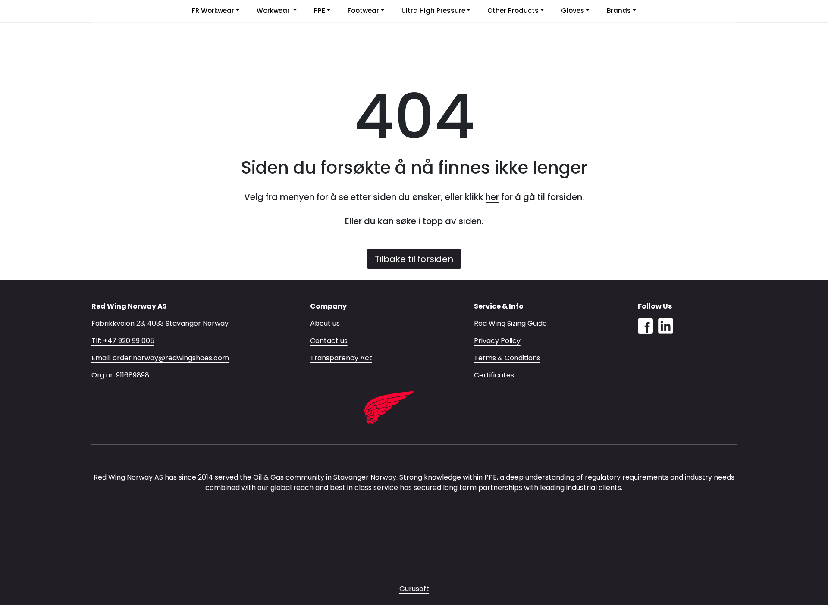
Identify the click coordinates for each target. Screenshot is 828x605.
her (492, 197)
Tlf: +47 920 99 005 (122, 341)
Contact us (329, 341)
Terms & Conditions (507, 358)
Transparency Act (341, 358)
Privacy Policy (497, 341)
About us (325, 323)
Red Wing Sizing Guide (510, 323)
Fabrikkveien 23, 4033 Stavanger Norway (160, 323)
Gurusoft (414, 589)
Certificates (494, 375)
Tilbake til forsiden (414, 259)
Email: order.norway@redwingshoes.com (160, 358)
